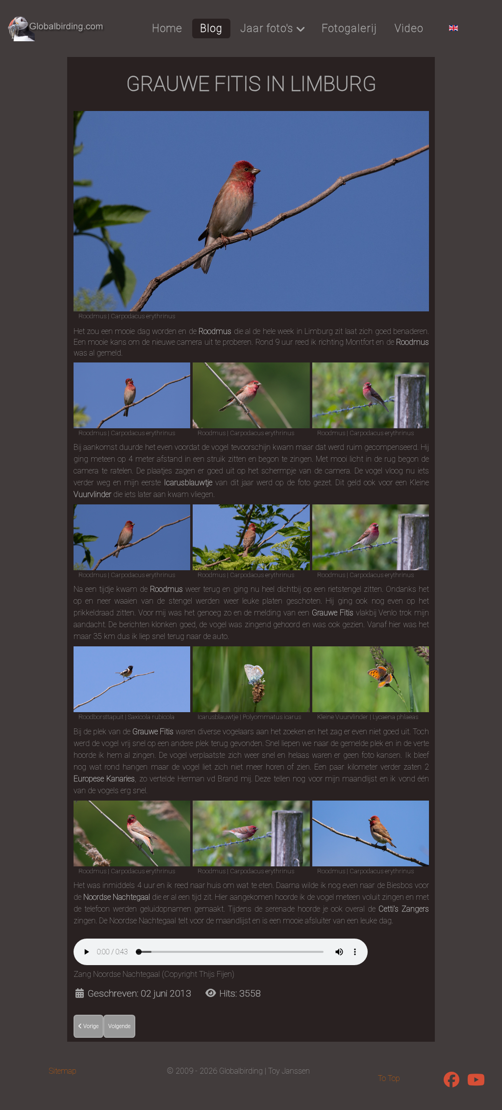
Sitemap (62, 1071)
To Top (389, 1078)
